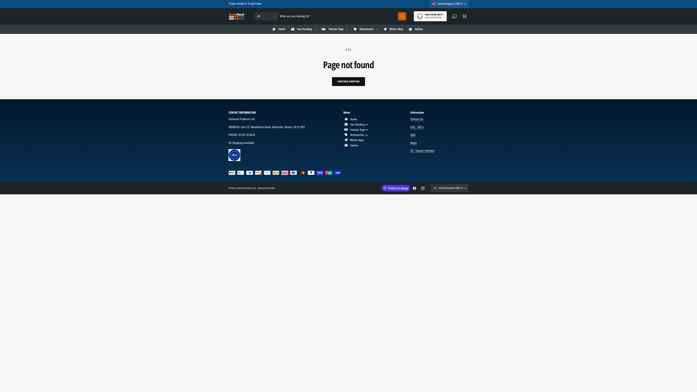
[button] (464, 16)
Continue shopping (348, 81)
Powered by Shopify (266, 188)
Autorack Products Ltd (246, 188)
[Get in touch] (455, 16)
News (413, 143)
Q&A (412, 135)
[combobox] (343, 16)
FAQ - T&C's (417, 127)
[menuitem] (278, 29)
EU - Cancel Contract (422, 150)
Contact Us (416, 119)
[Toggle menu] (366, 124)
